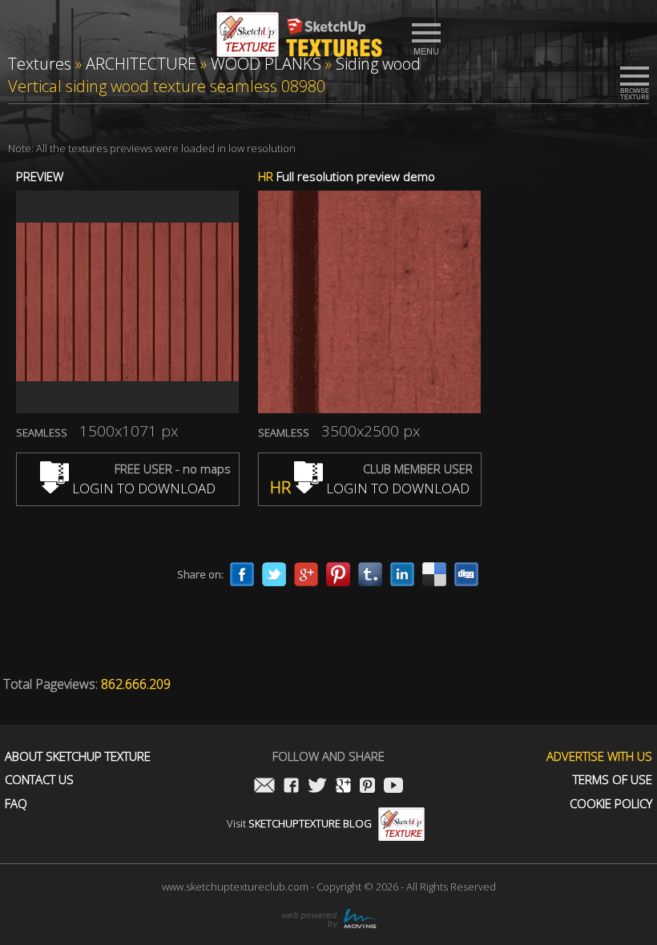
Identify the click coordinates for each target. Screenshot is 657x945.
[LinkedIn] (402, 574)
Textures (39, 63)
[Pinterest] (338, 574)
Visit (299, 823)
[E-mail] (264, 787)
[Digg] (466, 574)
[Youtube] (393, 787)
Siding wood (378, 63)
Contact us (39, 779)
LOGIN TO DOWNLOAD (142, 488)
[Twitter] (274, 574)
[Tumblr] (370, 574)
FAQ (16, 803)
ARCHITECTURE (141, 63)
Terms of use (612, 779)
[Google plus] (306, 574)
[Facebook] (242, 574)
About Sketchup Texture (78, 756)
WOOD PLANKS (266, 63)
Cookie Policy (611, 803)
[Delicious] (434, 574)
